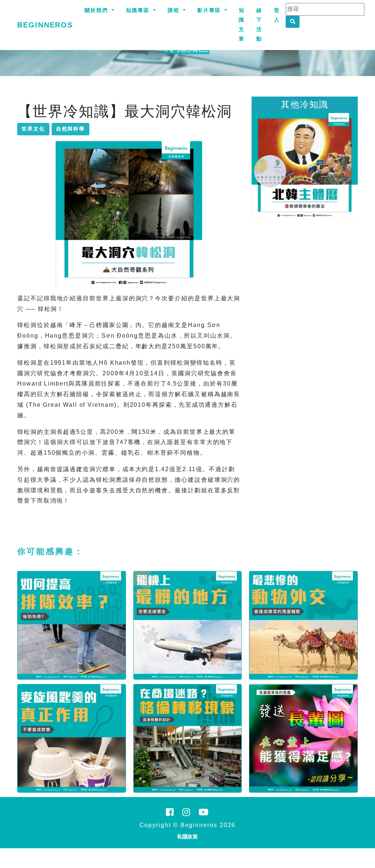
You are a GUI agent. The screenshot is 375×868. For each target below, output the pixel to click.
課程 (175, 10)
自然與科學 (70, 129)
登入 (277, 15)
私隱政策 (187, 836)
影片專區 (210, 10)
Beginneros (45, 25)
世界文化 (33, 129)
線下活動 (259, 24)
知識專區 (139, 10)
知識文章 (242, 24)
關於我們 (97, 10)
